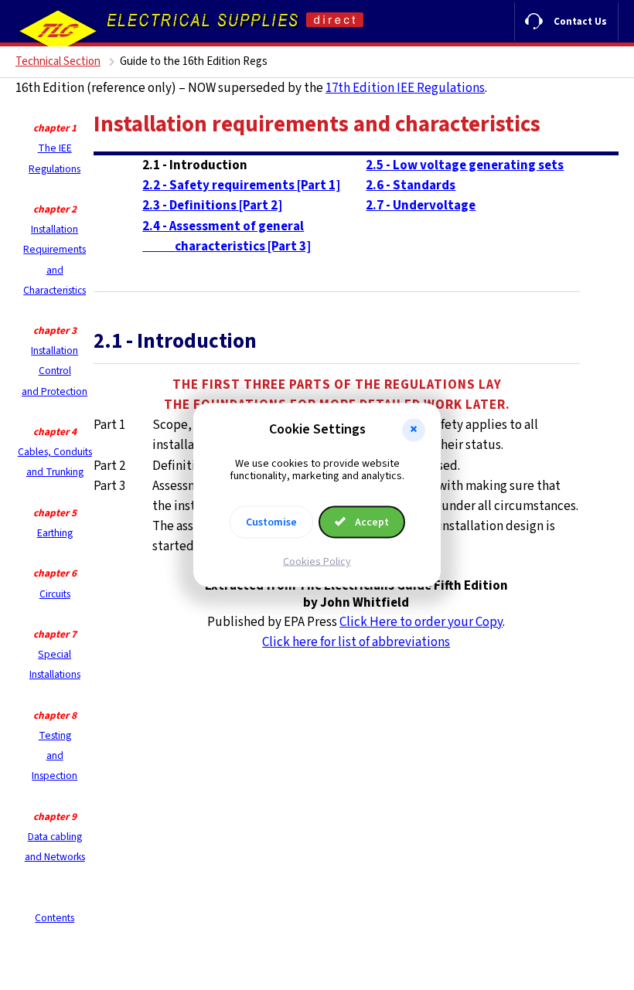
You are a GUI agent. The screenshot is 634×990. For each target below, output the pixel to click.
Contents (54, 917)
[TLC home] (58, 31)
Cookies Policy (317, 562)
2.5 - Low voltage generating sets (465, 165)
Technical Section (58, 61)
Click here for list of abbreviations (356, 642)
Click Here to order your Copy (421, 622)
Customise (271, 522)
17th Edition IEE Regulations (405, 88)
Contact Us (580, 22)
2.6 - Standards (410, 185)
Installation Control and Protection (54, 370)
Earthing (55, 533)
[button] (413, 429)
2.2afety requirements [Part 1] (241, 185)
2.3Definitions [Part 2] (212, 205)
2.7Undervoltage (421, 205)
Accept (371, 522)
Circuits (54, 594)
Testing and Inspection (54, 755)
